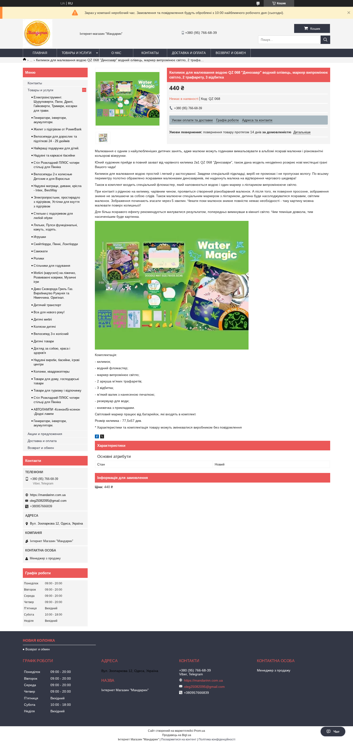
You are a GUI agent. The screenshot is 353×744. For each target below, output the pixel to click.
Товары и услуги (76, 53)
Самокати (41, 251)
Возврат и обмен (231, 53)
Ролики (39, 258)
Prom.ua (199, 730)
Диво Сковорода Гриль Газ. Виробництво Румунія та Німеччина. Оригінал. (53, 293)
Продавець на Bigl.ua (176, 735)
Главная (40, 53)
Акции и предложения (45, 434)
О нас (116, 53)
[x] (102, 437)
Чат (337, 731)
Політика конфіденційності (217, 739)
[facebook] (97, 437)
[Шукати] (325, 40)
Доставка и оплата (189, 53)
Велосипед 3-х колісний (51, 334)
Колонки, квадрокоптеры (51, 371)
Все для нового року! (49, 312)
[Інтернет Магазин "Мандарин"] (37, 46)
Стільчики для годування (52, 265)
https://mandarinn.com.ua (48, 495)
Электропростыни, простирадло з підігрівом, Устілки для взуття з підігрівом (57, 202)
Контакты (150, 53)
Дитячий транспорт (47, 305)
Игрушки (40, 237)
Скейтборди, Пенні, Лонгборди (56, 244)
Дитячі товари (44, 341)
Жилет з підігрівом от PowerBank (58, 129)
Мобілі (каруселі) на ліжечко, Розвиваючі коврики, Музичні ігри (55, 277)
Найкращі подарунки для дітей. (56, 148)
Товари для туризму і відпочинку (57, 390)
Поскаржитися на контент (178, 739)
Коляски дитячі (45, 326)
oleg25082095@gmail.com (48, 500)
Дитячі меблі (43, 319)
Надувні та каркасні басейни (54, 155)
